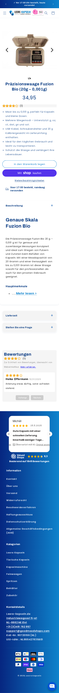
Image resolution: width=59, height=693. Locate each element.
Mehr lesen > (26, 293)
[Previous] (6, 50)
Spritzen (11, 581)
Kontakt (11, 479)
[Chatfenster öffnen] (52, 686)
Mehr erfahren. (28, 367)
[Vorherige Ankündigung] (5, 4)
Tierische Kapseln (17, 559)
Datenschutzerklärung (21, 521)
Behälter (12, 588)
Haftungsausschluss (19, 514)
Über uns (12, 486)
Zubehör (11, 595)
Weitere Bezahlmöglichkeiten (29, 180)
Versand (11, 493)
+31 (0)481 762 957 (18, 626)
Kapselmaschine (17, 567)
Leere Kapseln (15, 552)
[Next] (52, 50)
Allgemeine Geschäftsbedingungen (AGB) (29, 530)
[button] (4, 13)
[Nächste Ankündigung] (53, 4)
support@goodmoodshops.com (28, 631)
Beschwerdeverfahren (21, 507)
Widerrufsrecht (16, 500)
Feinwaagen (14, 574)
